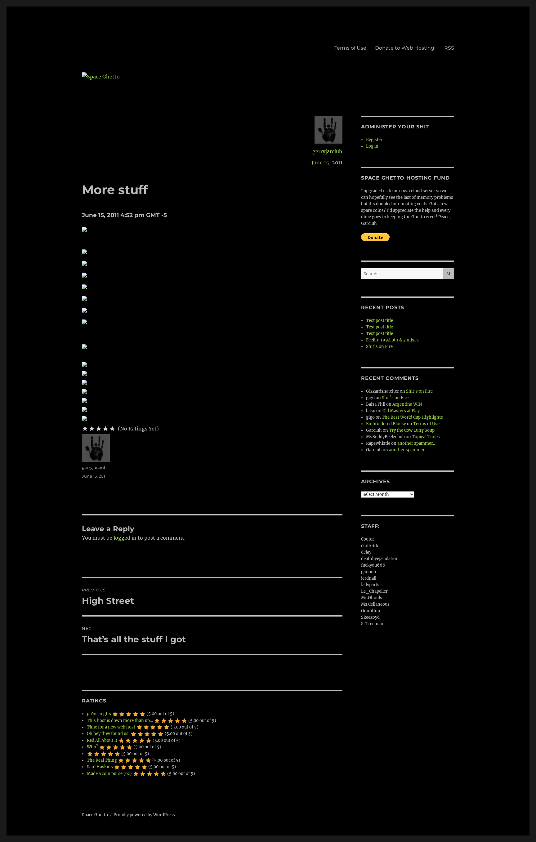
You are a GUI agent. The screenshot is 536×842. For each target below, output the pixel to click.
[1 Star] (85, 428)
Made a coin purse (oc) (109, 773)
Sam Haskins (100, 766)
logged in (125, 538)
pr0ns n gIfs (99, 713)
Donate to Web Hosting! (405, 48)
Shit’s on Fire (379, 346)
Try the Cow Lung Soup (412, 430)
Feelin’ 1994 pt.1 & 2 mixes (392, 340)
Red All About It (102, 740)
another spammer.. (416, 443)
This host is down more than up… (120, 720)
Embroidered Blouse (386, 423)
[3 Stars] (99, 428)
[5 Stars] (112, 428)
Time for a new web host (111, 727)
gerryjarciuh (327, 151)
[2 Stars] (92, 428)
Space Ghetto (95, 814)
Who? (92, 747)
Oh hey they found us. (108, 733)
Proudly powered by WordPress (144, 814)
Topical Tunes (426, 436)
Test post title (379, 320)
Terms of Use (350, 48)
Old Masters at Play (401, 410)
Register (374, 139)
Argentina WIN (407, 404)
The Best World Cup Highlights (412, 417)
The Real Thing (102, 760)
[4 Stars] (105, 428)
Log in (372, 146)
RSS (449, 48)
